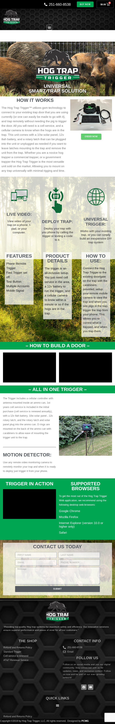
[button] (49, 27)
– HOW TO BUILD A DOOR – (58, 345)
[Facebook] (84, 687)
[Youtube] (90, 687)
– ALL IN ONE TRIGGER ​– (57, 389)
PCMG (85, 721)
